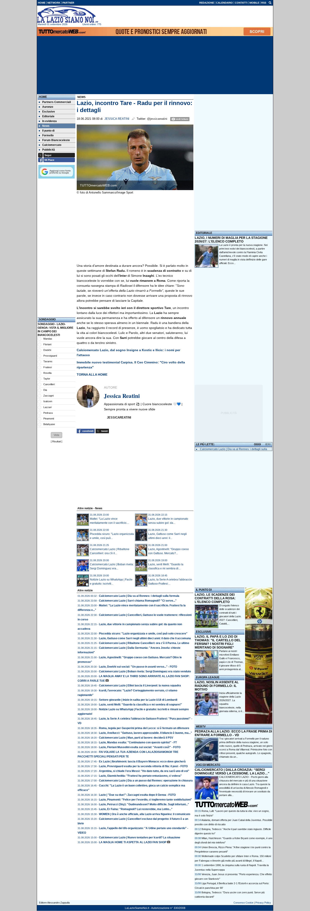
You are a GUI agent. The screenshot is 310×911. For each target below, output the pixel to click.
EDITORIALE (204, 233)
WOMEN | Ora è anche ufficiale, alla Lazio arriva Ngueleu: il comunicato (144, 814)
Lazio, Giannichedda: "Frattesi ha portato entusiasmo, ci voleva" (140, 775)
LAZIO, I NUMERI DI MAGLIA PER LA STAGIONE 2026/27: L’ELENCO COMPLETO (231, 239)
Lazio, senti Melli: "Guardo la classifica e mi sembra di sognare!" (140, 704)
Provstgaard (50, 355)
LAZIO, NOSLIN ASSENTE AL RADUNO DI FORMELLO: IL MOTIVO (217, 685)
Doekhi (47, 350)
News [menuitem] (45, 125)
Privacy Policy (263, 902)
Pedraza (48, 412)
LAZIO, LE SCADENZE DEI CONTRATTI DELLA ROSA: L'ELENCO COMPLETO (215, 598)
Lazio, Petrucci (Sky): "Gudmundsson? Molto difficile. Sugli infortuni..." (144, 804)
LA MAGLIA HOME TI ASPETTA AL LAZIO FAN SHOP (132, 842)
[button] (56, 435)
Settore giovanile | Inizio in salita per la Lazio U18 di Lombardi (138, 699)
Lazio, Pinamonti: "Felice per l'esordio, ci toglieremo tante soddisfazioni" (145, 799)
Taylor (46, 378)
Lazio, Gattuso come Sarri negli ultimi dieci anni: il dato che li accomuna (145, 638)
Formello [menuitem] (48, 135)
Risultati (56, 441)
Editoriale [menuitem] (48, 116)
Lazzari (47, 407)
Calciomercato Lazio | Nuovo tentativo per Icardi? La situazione (139, 837)
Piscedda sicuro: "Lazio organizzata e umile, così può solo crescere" (143, 633)
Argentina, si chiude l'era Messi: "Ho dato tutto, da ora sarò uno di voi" (144, 771)
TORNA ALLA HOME (92, 374)
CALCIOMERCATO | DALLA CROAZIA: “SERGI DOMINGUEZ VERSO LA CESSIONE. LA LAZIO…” (232, 771)
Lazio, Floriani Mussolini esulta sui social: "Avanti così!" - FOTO (139, 747)
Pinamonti (48, 418)
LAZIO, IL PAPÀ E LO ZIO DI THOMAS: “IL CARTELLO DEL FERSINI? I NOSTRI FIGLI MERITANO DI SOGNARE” (218, 642)
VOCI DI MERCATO (208, 765)
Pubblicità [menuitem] (48, 149)
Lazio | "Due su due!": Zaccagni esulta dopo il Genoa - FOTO (137, 794)
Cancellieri (49, 384)
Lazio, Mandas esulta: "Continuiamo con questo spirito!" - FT (138, 742)
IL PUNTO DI (204, 589)
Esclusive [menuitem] (48, 111)
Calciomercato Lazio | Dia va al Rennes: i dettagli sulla (233, 449)
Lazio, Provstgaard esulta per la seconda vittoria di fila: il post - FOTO (143, 766)
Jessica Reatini (116, 118)
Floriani (47, 344)
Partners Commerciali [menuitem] (56, 102)
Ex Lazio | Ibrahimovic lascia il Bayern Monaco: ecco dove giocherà (142, 761)
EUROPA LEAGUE (207, 677)
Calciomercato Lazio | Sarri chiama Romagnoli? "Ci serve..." (138, 600)
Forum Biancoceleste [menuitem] (56, 140)
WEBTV (201, 726)
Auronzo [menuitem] (47, 106)
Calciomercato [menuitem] (51, 145)
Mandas (47, 338)
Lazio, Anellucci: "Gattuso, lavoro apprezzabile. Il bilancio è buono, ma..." (145, 733)
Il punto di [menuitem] (48, 130)
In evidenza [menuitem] (49, 121)
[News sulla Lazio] (67, 14)
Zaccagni (48, 395)
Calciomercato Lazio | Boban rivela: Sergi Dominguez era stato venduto (145, 671)
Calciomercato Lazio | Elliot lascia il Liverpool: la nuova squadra (140, 685)
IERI (268, 444)
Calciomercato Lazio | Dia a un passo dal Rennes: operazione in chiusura (146, 780)
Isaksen (47, 401)
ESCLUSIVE (203, 631)
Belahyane (49, 424)
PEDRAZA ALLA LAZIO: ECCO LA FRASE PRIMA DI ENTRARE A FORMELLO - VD (233, 733)
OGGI (257, 444)
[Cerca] (270, 2)
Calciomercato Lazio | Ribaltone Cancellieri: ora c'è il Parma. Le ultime (144, 643)
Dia (45, 390)
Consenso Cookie (243, 902)
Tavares (47, 361)
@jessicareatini (157, 118)
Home (43, 96)
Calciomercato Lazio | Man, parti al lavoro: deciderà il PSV (136, 737)
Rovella (47, 373)
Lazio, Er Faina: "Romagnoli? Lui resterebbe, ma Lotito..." (135, 809)
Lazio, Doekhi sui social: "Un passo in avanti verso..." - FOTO (138, 666)
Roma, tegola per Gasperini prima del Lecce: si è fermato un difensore (144, 728)
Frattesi (47, 367)
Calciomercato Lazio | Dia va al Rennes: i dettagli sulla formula (139, 596)
